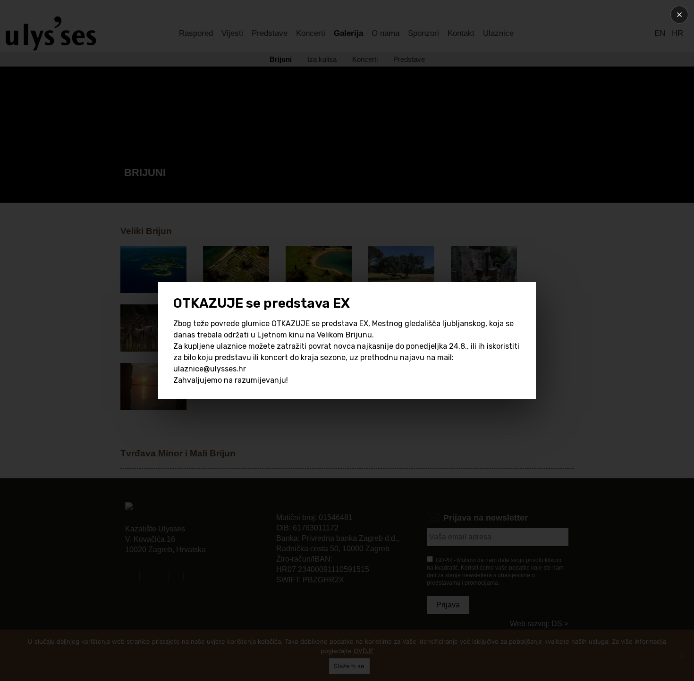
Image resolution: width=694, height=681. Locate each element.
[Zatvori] (679, 15)
